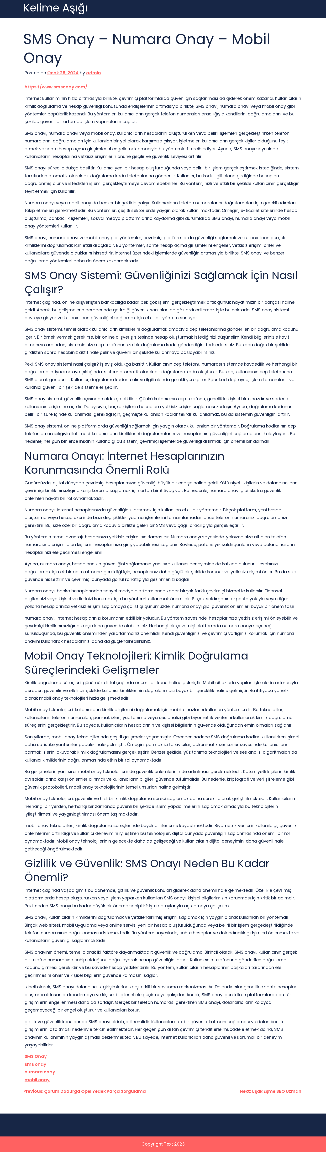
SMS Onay (36, 1056)
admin (93, 73)
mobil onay (37, 1080)
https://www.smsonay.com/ (56, 87)
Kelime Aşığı (55, 8)
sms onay (35, 1064)
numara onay (40, 1072)
